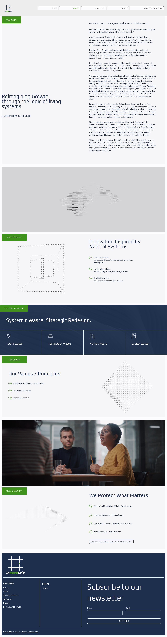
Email (128, 608)
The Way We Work (11, 595)
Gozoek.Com (33, 632)
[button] (161, 483)
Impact (6, 603)
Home (5, 587)
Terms (45, 588)
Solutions (7, 599)
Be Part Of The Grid (12, 607)
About (5, 591)
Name (89, 608)
